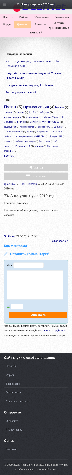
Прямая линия (36, 107)
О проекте (12, 420)
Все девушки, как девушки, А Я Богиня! (30, 85)
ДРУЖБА (58, 127)
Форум (7, 24)
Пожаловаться (59, 240)
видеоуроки (10, 127)
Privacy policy (14, 429)
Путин (10, 106)
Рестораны (44, 141)
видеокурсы (43, 131)
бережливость (33, 117)
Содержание (38, 176)
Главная (37, 167)
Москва (59, 107)
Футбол (32, 112)
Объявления (41, 17)
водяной (21, 122)
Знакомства (62, 17)
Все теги (9, 155)
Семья (20, 112)
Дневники (22, 24)
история (39, 146)
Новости (8, 17)
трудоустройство (12, 117)
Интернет (20, 146)
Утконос (8, 141)
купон (30, 131)
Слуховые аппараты (18, 401)
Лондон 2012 (55, 136)
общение (44, 112)
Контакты (40, 24)
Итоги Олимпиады (13, 131)
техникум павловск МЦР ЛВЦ (30, 136)
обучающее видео (25, 141)
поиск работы (27, 127)
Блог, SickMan (28, 183)
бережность (44, 127)
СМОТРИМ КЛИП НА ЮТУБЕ (44, 122)
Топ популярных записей (21, 92)
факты (8, 112)
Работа (23, 17)
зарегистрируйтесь (53, 330)
